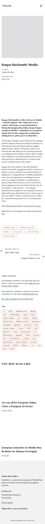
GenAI (36, 328)
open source (36, 335)
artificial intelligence (15, 314)
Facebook (20, 328)
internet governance (26, 332)
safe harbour (33, 342)
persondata (26, 338)
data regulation (7, 325)
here (39, 206)
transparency (24, 345)
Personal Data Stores (14, 338)
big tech (33, 314)
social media (6, 345)
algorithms (33, 311)
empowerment (27, 325)
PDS (4, 338)
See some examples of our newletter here (17, 299)
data (19, 318)
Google (15, 332)
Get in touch (6, 498)
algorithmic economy (21, 311)
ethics (36, 325)
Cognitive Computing (8, 318)
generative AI (6, 332)
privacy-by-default (32, 232)
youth (4, 349)
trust (32, 345)
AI (3, 311)
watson (39, 345)
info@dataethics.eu (30, 294)
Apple (4, 314)
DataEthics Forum (9, 227)
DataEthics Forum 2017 (27, 227)
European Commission (9, 328)
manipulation (19, 335)
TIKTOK (15, 345)
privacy (34, 338)
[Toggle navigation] (35, 6)
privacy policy (17, 232)
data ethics (26, 318)
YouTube (12, 349)
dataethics (34, 318)
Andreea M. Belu (8, 72)
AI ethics (10, 311)
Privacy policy (7, 503)
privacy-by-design (9, 236)
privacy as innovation (21, 342)
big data (25, 314)
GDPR (28, 328)
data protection (35, 321)
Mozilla (6, 232)
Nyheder (5, 455)
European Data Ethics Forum (22, 128)
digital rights (17, 325)
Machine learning (7, 335)
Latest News (7, 410)
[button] (8, 6)
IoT (35, 332)
